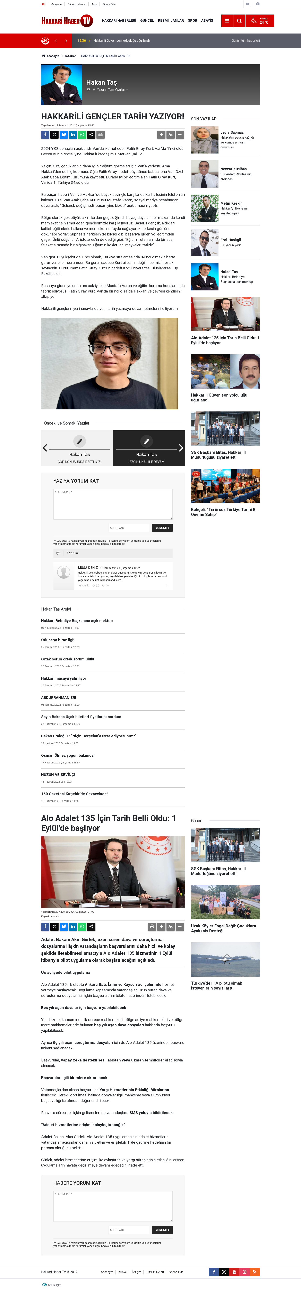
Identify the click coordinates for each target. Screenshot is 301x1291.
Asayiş (207, 20)
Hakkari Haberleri (119, 20)
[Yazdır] (100, 135)
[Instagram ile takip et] (244, 1272)
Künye (123, 1272)
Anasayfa (52, 56)
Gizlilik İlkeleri (155, 1272)
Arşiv (94, 4)
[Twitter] (54, 135)
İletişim (136, 1272)
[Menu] (227, 21)
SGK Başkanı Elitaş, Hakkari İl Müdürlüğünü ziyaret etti (132, 41)
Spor (192, 20)
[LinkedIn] (73, 135)
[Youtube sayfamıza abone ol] (234, 1272)
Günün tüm (246, 41)
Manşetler (56, 4)
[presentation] (56, 40)
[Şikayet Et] (167, 585)
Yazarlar (70, 56)
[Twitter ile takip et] (224, 1272)
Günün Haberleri (77, 4)
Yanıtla (85, 585)
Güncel (147, 20)
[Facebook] (45, 135)
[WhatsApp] (82, 135)
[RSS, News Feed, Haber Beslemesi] (255, 1272)
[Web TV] (248, 4)
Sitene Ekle (109, 4)
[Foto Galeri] (257, 4)
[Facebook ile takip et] (214, 1272)
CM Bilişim (54, 1285)
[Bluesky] (64, 135)
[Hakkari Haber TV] (67, 20)
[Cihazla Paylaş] (91, 135)
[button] (161, 135)
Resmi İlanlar (171, 20)
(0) (97, 585)
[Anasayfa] (43, 4)
